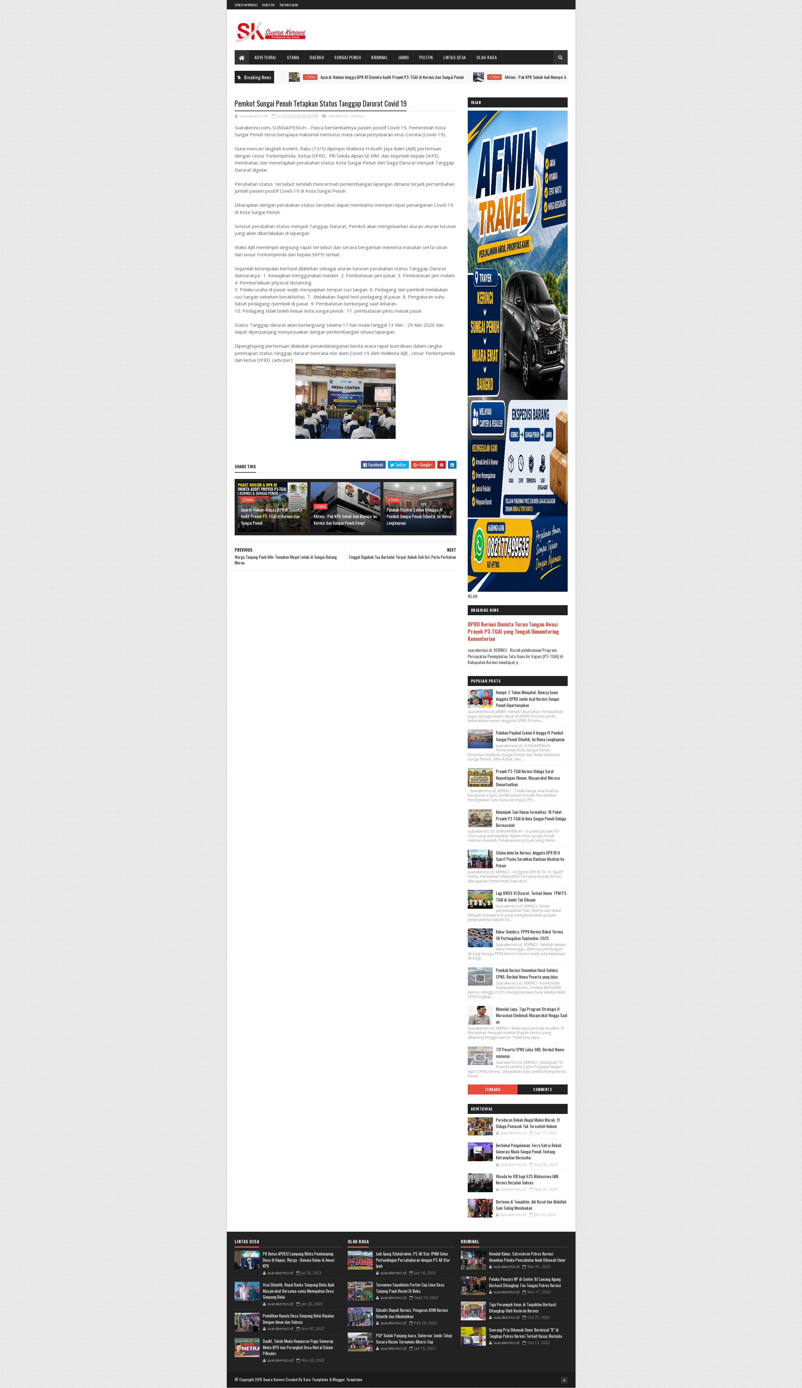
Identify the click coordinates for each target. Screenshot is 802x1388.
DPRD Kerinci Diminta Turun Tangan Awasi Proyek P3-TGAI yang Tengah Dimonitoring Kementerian (513, 631)
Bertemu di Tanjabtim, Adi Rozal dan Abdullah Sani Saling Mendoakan (531, 1204)
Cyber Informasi (246, 5)
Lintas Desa (454, 57)
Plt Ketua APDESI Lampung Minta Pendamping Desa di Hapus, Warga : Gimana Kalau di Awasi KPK (299, 1259)
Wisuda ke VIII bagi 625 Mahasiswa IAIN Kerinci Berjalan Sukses (527, 1179)
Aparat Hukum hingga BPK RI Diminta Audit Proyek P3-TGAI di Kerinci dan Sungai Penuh (337, 77)
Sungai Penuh (347, 57)
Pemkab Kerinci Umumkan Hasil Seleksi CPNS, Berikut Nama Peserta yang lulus (527, 973)
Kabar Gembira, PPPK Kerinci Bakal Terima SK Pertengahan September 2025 (529, 934)
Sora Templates (315, 1379)
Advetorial (265, 57)
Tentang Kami (289, 5)
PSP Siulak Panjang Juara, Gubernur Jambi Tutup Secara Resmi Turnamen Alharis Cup (414, 1338)
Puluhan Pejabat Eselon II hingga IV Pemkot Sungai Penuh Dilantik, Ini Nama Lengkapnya (419, 516)
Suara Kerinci (274, 1379)
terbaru (493, 1089)
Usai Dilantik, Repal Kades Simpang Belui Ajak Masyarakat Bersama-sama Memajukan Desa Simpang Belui (298, 1290)
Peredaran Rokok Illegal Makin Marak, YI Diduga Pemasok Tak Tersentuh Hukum (528, 1123)
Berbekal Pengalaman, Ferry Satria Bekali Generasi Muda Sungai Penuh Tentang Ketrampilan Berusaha (528, 1151)
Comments (542, 1089)
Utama (293, 57)
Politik (426, 57)
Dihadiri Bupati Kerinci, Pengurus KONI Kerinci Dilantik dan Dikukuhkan (412, 1313)
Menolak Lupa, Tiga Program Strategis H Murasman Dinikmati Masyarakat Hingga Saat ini (531, 1015)
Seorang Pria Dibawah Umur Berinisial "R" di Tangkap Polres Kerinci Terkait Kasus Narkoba (525, 1333)
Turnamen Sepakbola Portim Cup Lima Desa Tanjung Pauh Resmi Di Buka (410, 1287)
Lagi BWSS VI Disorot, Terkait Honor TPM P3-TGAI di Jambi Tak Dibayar (531, 896)
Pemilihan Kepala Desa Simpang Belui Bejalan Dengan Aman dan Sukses (298, 1319)
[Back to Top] (564, 1380)
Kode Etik (268, 5)
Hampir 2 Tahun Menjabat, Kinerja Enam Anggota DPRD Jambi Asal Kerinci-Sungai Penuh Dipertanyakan (527, 699)
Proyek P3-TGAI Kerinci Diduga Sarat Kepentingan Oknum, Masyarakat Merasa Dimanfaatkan (528, 778)
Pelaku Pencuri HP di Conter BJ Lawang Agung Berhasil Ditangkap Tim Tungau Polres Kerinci (525, 1282)
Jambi (403, 57)
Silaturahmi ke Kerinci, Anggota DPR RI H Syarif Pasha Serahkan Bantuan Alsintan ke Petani (530, 859)
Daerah (317, 57)
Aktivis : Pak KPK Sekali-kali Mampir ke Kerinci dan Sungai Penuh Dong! (508, 77)
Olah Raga (487, 57)
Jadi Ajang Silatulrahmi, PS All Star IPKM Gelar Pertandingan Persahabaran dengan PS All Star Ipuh (413, 1259)
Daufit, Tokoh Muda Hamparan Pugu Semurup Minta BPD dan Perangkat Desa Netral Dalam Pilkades (298, 1347)
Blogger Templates (348, 1379)
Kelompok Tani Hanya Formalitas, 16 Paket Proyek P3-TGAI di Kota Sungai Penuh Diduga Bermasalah (531, 818)
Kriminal (379, 57)
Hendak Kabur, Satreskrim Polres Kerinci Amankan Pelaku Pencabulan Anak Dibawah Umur (527, 1256)
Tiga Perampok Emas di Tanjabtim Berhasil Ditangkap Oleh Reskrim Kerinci (522, 1307)
